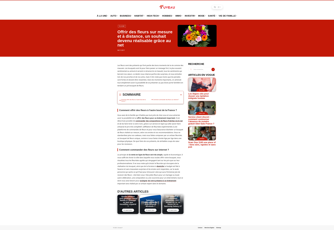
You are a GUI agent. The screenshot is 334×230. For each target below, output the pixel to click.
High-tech (202, 113)
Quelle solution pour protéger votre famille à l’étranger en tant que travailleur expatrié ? (128, 201)
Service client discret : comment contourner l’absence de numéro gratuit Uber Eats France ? (201, 120)
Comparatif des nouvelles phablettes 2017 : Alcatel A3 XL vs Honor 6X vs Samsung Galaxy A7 (173, 201)
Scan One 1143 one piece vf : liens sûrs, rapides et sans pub (202, 144)
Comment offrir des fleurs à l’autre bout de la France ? (133, 100)
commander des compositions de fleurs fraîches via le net (159, 121)
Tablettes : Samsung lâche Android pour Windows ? (150, 203)
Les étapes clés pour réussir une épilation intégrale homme (198, 96)
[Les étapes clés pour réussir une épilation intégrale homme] (202, 85)
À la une (122, 26)
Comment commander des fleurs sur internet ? (166, 99)
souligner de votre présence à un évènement (158, 181)
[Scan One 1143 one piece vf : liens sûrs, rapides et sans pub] (202, 133)
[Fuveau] (167, 7)
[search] (215, 7)
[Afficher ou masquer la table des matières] (161, 95)
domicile (160, 166)
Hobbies (202, 138)
